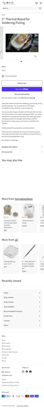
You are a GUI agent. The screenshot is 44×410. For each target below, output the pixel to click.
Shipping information (9, 147)
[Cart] (36, 3)
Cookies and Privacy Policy (10, 385)
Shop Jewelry (6, 343)
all (16, 240)
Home (3, 15)
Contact (4, 358)
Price (3, 67)
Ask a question (7, 152)
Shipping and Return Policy (10, 382)
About (4, 361)
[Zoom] (35, 56)
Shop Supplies (6, 349)
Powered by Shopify (22, 406)
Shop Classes (6, 346)
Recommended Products (10, 352)
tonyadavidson (24, 199)
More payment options (22, 94)
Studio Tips (5, 355)
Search (4, 379)
